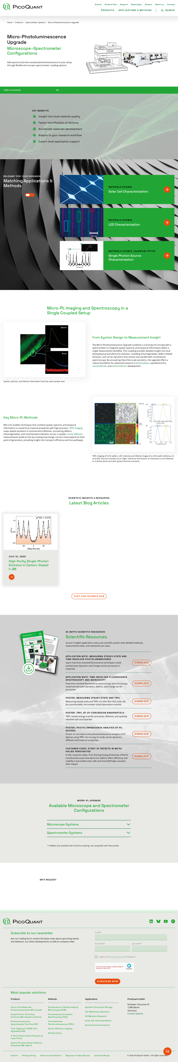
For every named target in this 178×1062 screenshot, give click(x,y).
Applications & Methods (135, 10)
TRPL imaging (75, 428)
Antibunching (55, 1033)
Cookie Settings (101, 1055)
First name (100, 943)
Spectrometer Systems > (36, 22)
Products (107, 10)
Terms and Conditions (50, 1055)
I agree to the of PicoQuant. (117, 957)
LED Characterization (124, 224)
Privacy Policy (29, 1055)
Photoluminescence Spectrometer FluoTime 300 (24, 1022)
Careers (148, 4)
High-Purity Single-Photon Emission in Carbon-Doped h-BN (29, 565)
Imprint (14, 1055)
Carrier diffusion (75, 434)
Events (98, 4)
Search (170, 10)
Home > (10, 22)
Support (124, 4)
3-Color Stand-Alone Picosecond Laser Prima (27, 1037)
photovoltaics (142, 363)
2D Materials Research (96, 1016)
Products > (19, 22)
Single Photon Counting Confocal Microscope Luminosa (26, 1015)
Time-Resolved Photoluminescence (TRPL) (61, 1022)
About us (159, 4)
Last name (137, 943)
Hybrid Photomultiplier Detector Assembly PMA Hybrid (26, 1044)
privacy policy (117, 957)
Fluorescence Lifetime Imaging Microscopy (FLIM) (63, 1008)
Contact (171, 4)
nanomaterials (99, 366)
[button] (141, 663)
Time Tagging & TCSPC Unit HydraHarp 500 (24, 1029)
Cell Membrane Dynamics (97, 1012)
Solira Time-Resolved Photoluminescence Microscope (26, 1008)
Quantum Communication (97, 1025)
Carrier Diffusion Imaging (60, 1028)
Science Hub (111, 4)
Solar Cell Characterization (128, 191)
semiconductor (119, 366)
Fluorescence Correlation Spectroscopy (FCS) (60, 1015)
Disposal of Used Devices (78, 1055)
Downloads (136, 4)
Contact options (135, 1013)
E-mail (98, 932)
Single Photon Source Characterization (125, 258)
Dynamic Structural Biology (98, 1007)
